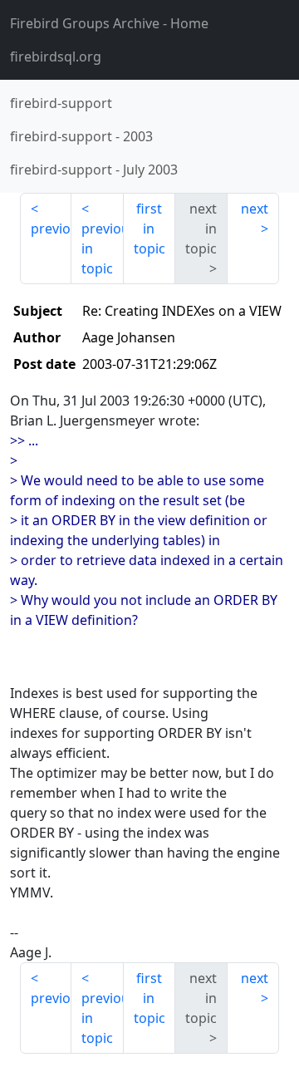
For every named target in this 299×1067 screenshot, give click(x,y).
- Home (109, 23)
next (254, 208)
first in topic (149, 228)
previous (51, 228)
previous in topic (102, 248)
